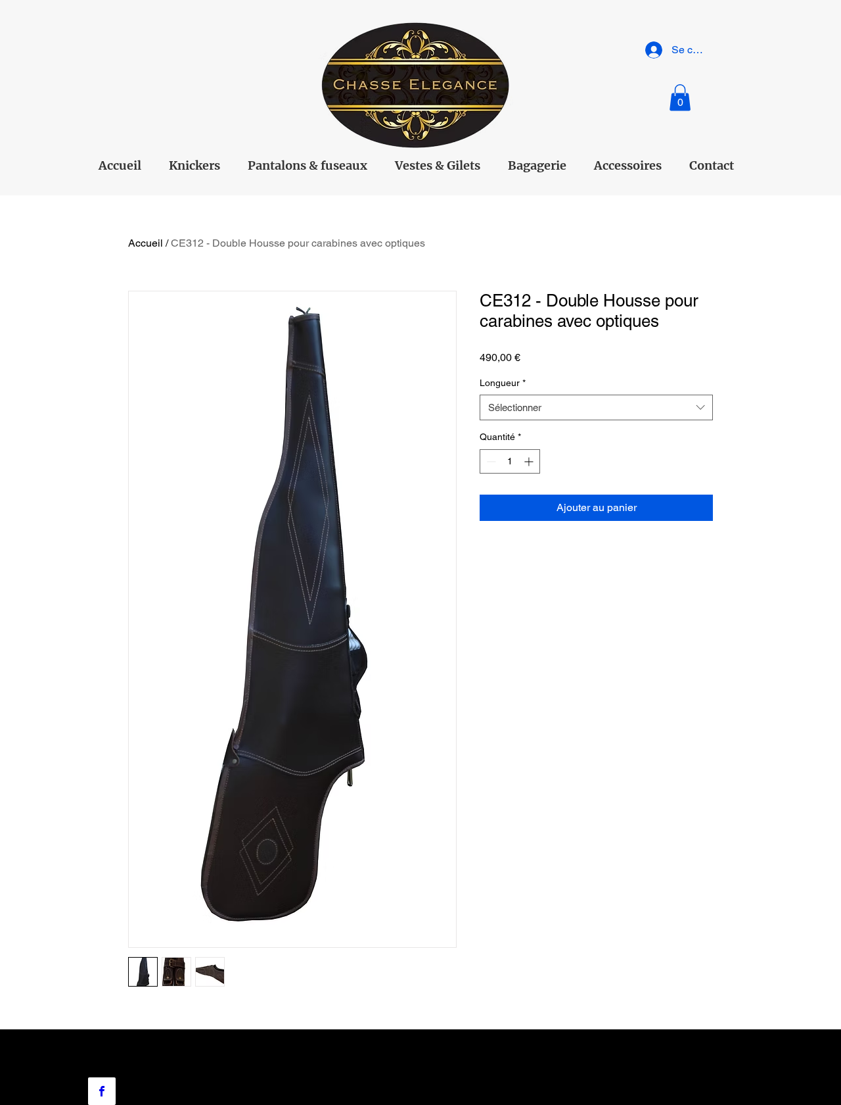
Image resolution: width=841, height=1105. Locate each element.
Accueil (145, 243)
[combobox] (596, 407)
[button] (680, 97)
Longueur (503, 383)
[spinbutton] (510, 461)
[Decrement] (490, 461)
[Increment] (530, 461)
